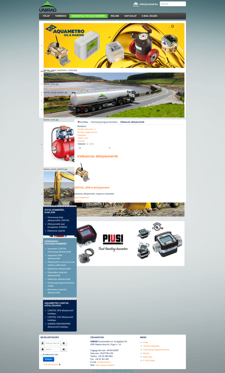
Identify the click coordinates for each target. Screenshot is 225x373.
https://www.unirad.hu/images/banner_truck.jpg (64, 89)
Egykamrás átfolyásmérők (59, 269)
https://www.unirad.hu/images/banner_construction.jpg (67, 105)
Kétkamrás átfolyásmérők (59, 279)
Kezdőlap (84, 122)
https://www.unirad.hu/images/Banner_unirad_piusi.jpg (67, 114)
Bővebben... (78, 201)
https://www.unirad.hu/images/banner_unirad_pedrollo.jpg (69, 97)
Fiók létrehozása (51, 364)
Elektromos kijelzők (56, 231)
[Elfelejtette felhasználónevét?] (63, 343)
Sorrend (80, 141)
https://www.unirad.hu (105, 365)
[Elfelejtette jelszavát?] (63, 349)
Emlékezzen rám (50, 354)
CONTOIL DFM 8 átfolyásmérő (91, 187)
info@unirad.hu (104, 362)
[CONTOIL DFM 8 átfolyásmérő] (82, 171)
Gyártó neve (82, 138)
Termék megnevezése (87, 132)
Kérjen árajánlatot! (81, 197)
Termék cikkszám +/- (86, 129)
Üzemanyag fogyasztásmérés (104, 122)
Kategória (81, 135)
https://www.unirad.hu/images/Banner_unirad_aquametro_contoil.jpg (73, 80)
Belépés (48, 359)
